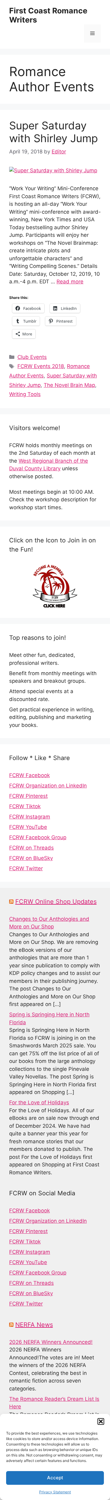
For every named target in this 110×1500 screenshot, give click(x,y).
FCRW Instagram (29, 817)
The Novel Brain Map (69, 385)
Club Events (32, 357)
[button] (101, 1421)
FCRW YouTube (28, 827)
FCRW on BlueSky (31, 858)
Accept (55, 1478)
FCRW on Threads (31, 848)
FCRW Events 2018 (40, 366)
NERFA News (34, 1324)
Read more (70, 282)
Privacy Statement (55, 1492)
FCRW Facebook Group (37, 837)
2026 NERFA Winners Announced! (51, 1342)
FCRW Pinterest (28, 796)
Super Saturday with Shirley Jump (53, 132)
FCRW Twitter (26, 868)
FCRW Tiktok (25, 806)
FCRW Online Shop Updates (56, 901)
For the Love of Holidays (39, 1102)
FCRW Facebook (29, 775)
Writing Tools (25, 394)
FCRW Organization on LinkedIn (48, 786)
